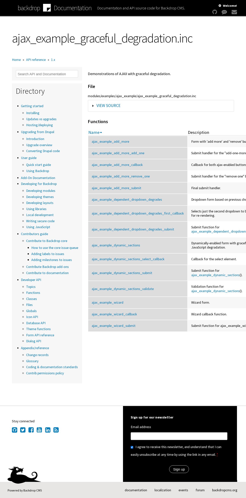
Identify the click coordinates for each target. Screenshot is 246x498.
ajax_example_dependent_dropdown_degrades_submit (133, 229)
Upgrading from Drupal (37, 132)
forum (200, 490)
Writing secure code (40, 221)
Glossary (32, 361)
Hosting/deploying (39, 125)
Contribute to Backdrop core (46, 241)
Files (29, 304)
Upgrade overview (39, 145)
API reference (36, 59)
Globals (31, 311)
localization (163, 490)
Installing (32, 113)
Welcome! (230, 5)
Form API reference (40, 335)
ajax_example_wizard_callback (114, 314)
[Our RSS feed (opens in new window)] (57, 431)
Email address (141, 427)
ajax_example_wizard (107, 302)
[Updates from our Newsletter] (234, 12)
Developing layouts (39, 203)
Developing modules (40, 190)
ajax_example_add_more (110, 141)
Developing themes (40, 197)
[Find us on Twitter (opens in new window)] (24, 431)
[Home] (47, 8)
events (183, 490)
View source (108, 105)
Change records (37, 355)
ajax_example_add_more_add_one (118, 153)
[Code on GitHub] (214, 12)
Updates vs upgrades (41, 119)
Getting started (32, 106)
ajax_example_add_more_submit (116, 188)
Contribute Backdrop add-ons (47, 266)
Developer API (31, 280)
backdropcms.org (224, 490)
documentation (136, 490)
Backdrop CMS (32, 490)
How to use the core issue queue (54, 247)
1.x (53, 59)
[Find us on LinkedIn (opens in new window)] (49, 431)
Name (94, 132)
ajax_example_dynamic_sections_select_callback (128, 259)
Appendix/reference (35, 348)
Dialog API (33, 341)
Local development (40, 215)
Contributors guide (34, 234)
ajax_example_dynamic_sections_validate (123, 289)
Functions (33, 292)
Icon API (32, 317)
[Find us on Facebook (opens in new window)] (32, 431)
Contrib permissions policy (45, 373)
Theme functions (38, 329)
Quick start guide (38, 164)
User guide (29, 158)
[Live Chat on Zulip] (224, 12)
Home (16, 59)
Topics (31, 286)
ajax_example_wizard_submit (113, 325)
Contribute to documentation (47, 273)
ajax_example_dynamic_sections (116, 245)
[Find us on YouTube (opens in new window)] (41, 431)
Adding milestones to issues (51, 260)
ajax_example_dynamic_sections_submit (122, 273)
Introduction (35, 139)
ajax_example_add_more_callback (117, 164)
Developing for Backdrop (39, 183)
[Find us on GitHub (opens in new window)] (16, 431)
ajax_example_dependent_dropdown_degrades (127, 199)
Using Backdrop (37, 171)
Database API (36, 323)
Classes (31, 299)
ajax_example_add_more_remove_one (121, 176)
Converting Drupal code (43, 151)
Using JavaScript (38, 227)
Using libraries (36, 209)
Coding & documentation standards (52, 367)
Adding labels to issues (47, 254)
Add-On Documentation (38, 178)
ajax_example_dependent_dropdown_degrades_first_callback (138, 213)
